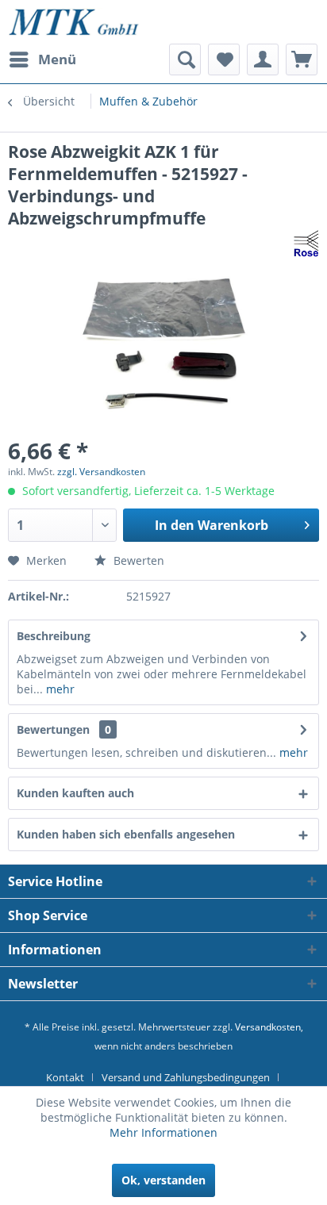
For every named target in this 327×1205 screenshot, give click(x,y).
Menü (57, 59)
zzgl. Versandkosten (101, 471)
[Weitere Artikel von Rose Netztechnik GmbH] (306, 243)
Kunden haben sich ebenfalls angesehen (126, 834)
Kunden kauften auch (75, 792)
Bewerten (137, 560)
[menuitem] (42, 59)
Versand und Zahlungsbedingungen (186, 1077)
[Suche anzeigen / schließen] (185, 59)
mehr (59, 689)
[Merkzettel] (224, 59)
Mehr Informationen (163, 1132)
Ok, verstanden (163, 1180)
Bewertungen (53, 729)
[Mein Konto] (263, 59)
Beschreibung (53, 635)
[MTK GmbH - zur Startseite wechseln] (74, 22)
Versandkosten (268, 1027)
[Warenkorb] (301, 59)
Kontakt (65, 1077)
